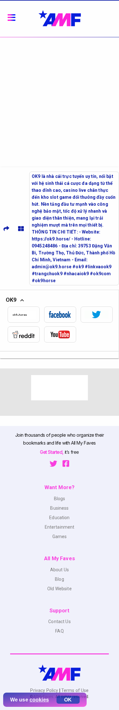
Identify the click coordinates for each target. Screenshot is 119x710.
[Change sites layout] (21, 228)
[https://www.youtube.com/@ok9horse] (62, 334)
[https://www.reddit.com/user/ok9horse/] (26, 334)
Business (59, 508)
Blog (59, 579)
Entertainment (60, 527)
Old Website (59, 588)
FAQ (59, 631)
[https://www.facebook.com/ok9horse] (62, 314)
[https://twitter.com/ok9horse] (99, 314)
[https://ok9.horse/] (26, 314)
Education (59, 517)
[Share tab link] (6, 228)
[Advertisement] (59, 99)
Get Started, (52, 452)
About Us (59, 569)
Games (59, 536)
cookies (39, 699)
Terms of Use (74, 690)
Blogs (59, 498)
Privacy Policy (44, 690)
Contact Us (59, 621)
